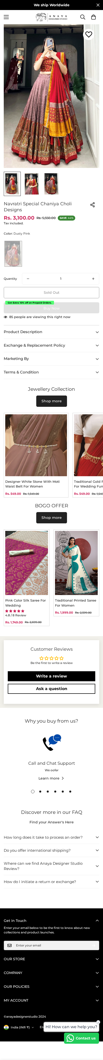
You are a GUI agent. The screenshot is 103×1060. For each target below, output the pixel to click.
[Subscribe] (93, 945)
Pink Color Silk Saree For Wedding (25, 602)
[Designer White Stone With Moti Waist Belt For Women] (36, 445)
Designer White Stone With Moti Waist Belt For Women (32, 484)
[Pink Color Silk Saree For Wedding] (26, 563)
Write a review (51, 676)
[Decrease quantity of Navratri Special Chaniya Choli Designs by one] (28, 278)
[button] (93, 17)
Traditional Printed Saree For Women (75, 602)
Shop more (52, 401)
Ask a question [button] (51, 688)
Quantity (10, 278)
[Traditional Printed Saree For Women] (76, 563)
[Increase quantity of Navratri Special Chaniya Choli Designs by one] (93, 278)
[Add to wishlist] (88, 34)
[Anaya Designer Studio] (51, 17)
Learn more (49, 778)
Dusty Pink (13, 254)
